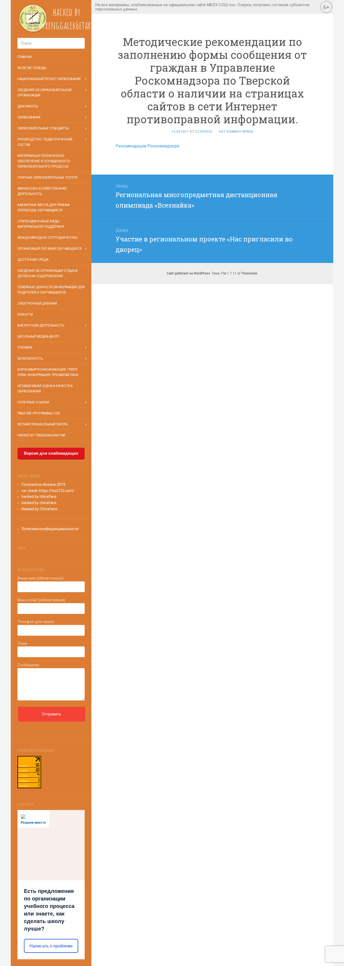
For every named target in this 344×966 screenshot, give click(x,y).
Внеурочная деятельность (40, 325)
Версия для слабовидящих (51, 453)
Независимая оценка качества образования (45, 388)
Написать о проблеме (51, 946)
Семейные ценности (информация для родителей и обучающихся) (51, 289)
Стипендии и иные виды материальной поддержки (40, 224)
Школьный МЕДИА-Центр (38, 336)
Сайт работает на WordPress (188, 273)
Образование (29, 117)
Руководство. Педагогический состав (44, 142)
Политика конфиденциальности (50, 529)
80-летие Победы (31, 68)
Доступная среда (32, 260)
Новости (25, 314)
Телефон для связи (35, 622)
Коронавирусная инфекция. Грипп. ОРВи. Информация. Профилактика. (48, 372)
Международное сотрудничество (47, 238)
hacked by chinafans (39, 496)
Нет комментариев (236, 131)
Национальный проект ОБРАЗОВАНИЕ (49, 79)
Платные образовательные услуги (47, 177)
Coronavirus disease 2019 (43, 484)
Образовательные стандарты (43, 128)
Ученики (24, 347)
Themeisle (249, 273)
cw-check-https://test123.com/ (48, 491)
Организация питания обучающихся (49, 249)
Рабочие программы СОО (38, 413)
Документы (27, 106)
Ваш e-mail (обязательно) (41, 600)
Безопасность (30, 358)
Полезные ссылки (33, 402)
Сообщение (28, 665)
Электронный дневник (37, 303)
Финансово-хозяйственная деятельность (41, 191)
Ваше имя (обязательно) (40, 578)
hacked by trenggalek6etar (41, 435)
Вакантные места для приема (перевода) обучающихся (43, 207)
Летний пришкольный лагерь (42, 424)
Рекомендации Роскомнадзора (147, 146)
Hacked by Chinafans (39, 509)
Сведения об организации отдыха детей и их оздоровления (47, 273)
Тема (22, 643)
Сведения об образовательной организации (44, 92)
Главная (24, 57)
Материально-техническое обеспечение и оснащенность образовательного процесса (43, 161)
